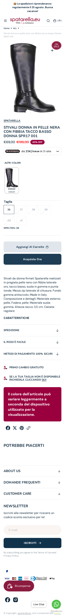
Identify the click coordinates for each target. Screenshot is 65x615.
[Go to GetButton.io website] (56, 611)
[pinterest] (22, 429)
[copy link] (28, 429)
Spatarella (12, 120)
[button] (5, 20)
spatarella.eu (24, 613)
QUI (44, 380)
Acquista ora (32, 259)
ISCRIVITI (30, 543)
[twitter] (15, 429)
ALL (15, 28)
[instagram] (16, 600)
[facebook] (8, 429)
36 (10, 211)
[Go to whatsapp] (56, 604)
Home (7, 28)
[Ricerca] (48, 20)
